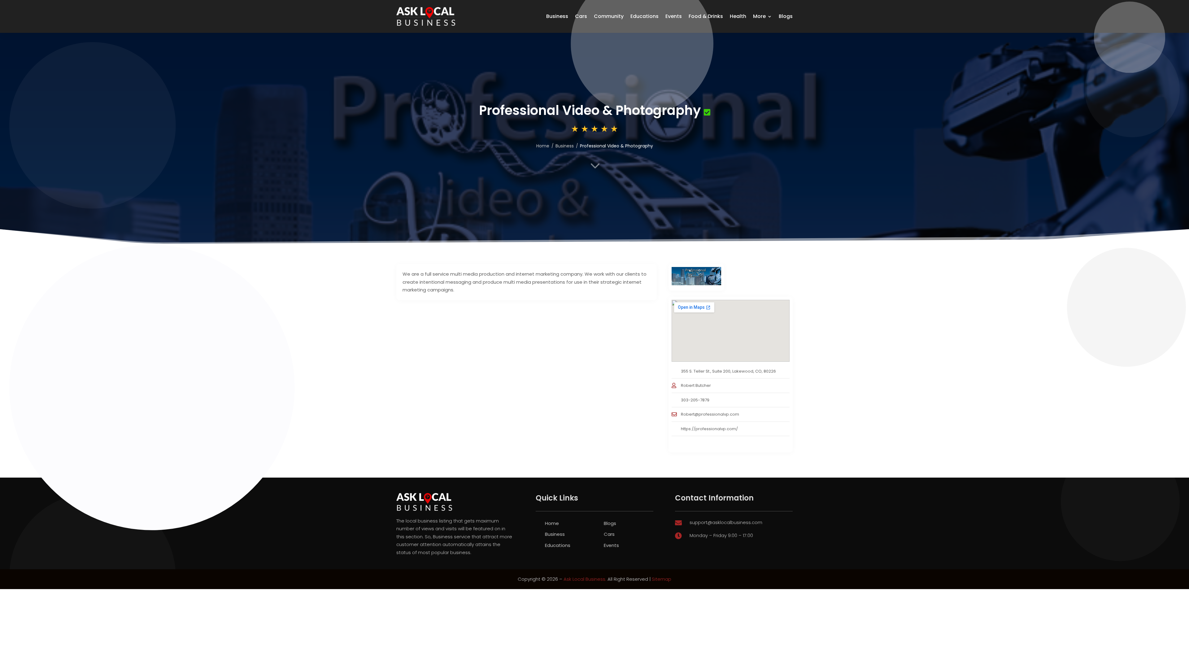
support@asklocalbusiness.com (726, 522)
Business (557, 16)
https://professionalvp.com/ (709, 429)
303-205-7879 (695, 400)
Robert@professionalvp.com (710, 414)
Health (738, 16)
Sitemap (661, 579)
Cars (581, 16)
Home (542, 146)
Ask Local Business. (585, 579)
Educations (644, 16)
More (759, 16)
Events (673, 16)
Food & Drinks (706, 16)
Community (609, 16)
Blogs (786, 16)
